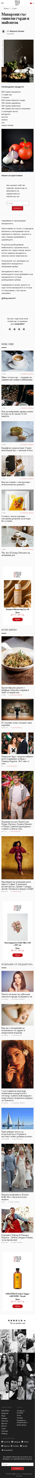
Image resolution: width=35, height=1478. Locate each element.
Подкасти (4, 1413)
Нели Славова (15, 1202)
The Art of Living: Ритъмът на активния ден (15, 554)
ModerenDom (21, 1425)
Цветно (4, 1426)
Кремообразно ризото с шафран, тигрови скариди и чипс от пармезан (15, 690)
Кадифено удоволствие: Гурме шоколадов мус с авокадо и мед (16, 449)
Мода (3, 1202)
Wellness (4, 999)
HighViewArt (29, 549)
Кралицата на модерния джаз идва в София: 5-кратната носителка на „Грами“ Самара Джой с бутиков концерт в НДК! (17, 885)
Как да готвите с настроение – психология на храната (16, 483)
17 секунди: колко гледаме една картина (16, 724)
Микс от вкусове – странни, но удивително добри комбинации (16, 378)
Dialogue (4, 1418)
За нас (19, 1415)
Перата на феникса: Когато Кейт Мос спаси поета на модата (15, 1197)
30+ (2, 766)
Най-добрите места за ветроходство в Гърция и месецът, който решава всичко (16, 1134)
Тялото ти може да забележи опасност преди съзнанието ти (16, 995)
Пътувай (4, 1431)
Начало (6, 8)
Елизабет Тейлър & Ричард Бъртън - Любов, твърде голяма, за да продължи (17, 1237)
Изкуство (4, 727)
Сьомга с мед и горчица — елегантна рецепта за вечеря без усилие (15, 518)
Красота (4, 831)
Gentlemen (5, 1139)
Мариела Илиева (17, 31)
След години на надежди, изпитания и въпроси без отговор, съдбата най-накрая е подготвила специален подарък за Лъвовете (17, 1096)
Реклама (20, 1418)
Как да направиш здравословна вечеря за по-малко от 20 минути (17, 414)
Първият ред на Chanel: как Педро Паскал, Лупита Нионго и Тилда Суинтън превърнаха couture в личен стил (16, 825)
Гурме (14, 8)
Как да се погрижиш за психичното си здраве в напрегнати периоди (13, 1030)
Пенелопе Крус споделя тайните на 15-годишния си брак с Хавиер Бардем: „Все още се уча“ (17, 760)
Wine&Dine (5, 1411)
